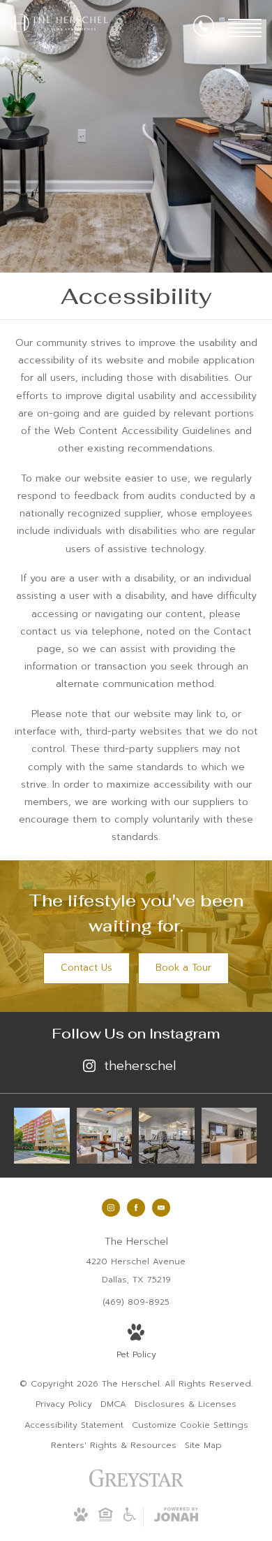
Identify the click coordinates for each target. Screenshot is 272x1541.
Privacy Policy (64, 1404)
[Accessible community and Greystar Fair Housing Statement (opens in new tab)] (129, 1518)
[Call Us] (203, 28)
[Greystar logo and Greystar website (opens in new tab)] (136, 1485)
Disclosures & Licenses (185, 1404)
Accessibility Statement (73, 1425)
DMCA (113, 1404)
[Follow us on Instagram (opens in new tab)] (111, 1208)
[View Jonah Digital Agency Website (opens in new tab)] (176, 1517)
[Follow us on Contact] (161, 1208)
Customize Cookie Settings (190, 1425)
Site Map (203, 1445)
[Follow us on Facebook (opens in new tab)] (136, 1208)
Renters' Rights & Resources (113, 1445)
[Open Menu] (245, 28)
